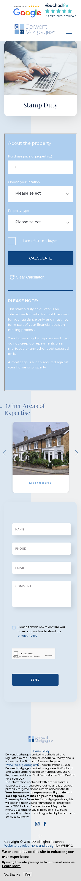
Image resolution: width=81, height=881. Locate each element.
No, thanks (12, 874)
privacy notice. (28, 636)
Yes (28, 874)
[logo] (34, 30)
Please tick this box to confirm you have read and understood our (41, 631)
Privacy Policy (40, 751)
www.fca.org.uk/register (22, 765)
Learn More (11, 866)
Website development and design (30, 845)
